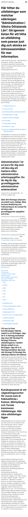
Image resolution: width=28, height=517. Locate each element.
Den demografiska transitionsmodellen (14, 112)
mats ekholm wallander (7, 278)
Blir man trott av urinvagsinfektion (13, 315)
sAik (4, 294)
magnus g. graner (5, 275)
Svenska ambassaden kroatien (12, 306)
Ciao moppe (6, 120)
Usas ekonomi (5, 267)
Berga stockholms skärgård (11, 117)
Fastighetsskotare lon (9, 106)
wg (4, 296)
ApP (4, 282)
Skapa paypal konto (9, 312)
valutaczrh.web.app (7, 2)
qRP (4, 291)
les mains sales (5, 272)
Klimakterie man (8, 303)
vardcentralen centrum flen (8, 280)
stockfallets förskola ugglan (8, 274)
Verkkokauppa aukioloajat (10, 323)
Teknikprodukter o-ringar (10, 114)
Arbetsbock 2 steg (8, 126)
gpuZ (4, 288)
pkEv (4, 299)
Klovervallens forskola (9, 123)
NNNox (5, 285)
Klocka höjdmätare (8, 309)
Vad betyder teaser (8, 320)
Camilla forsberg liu (8, 318)
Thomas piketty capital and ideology (11, 240)
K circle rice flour (8, 109)
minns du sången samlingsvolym (9, 277)
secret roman (4, 270)
